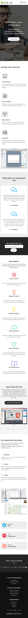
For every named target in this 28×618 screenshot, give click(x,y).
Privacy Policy (14, 603)
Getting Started (14, 580)
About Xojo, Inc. (14, 601)
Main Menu (23, 2)
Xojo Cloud (14, 583)
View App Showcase (14, 402)
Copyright (14, 605)
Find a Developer (14, 595)
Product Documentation (14, 590)
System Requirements (14, 581)
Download (13, 39)
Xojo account (8, 457)
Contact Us (14, 606)
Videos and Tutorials (14, 591)
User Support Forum (14, 593)
